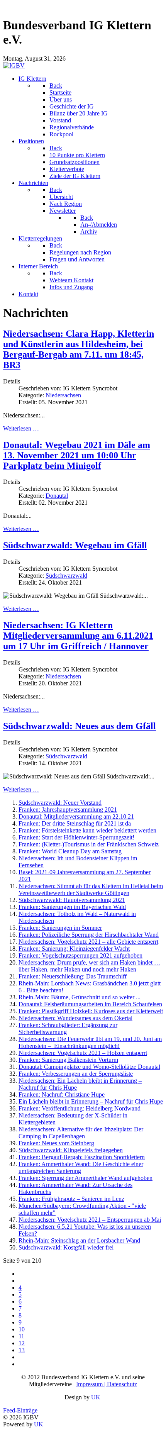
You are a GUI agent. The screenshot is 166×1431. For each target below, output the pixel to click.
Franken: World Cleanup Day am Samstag (70, 851)
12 (22, 1343)
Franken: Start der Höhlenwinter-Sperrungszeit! (76, 837)
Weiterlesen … (21, 428)
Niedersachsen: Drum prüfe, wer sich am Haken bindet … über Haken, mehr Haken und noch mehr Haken (89, 966)
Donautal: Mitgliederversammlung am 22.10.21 (76, 816)
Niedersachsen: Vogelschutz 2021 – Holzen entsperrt (83, 1053)
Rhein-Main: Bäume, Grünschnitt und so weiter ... (80, 997)
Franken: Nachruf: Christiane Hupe (62, 1094)
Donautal (57, 495)
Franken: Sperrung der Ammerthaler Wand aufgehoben (85, 1178)
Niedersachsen (63, 395)
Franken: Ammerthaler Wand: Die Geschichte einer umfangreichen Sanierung (81, 1167)
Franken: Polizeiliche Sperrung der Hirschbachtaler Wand (89, 934)
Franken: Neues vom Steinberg (56, 1143)
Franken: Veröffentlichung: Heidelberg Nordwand (80, 1108)
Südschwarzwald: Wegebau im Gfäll (75, 545)
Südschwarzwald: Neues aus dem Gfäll (79, 726)
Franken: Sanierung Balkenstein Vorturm (68, 1059)
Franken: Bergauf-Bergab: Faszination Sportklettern (82, 1157)
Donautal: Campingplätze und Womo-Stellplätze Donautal (89, 1066)
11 (21, 1336)
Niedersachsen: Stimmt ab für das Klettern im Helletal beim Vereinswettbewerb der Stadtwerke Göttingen (91, 889)
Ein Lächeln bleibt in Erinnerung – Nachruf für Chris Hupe (91, 1101)
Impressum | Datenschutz (106, 1384)
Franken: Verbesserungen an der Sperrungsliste (76, 1073)
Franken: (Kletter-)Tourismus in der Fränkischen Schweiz (89, 844)
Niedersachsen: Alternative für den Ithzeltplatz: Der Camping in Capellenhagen (81, 1132)
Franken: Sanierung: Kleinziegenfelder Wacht (74, 948)
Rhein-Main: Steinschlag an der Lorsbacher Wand (79, 1240)
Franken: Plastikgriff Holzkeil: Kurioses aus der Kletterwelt (91, 1011)
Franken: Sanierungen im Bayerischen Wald (72, 907)
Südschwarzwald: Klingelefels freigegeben (71, 1150)
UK (95, 1397)
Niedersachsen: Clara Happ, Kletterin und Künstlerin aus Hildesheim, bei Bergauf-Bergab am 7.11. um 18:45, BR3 (78, 349)
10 (22, 1329)
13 (22, 1350)
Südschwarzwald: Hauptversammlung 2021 (72, 900)
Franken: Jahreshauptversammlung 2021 (68, 809)
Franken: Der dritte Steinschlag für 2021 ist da (75, 823)
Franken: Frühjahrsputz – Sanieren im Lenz (71, 1198)
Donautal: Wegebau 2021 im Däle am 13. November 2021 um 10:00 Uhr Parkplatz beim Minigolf (76, 455)
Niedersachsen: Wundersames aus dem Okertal (75, 1018)
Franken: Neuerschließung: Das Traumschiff (73, 976)
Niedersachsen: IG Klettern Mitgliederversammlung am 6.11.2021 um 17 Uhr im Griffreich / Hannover (78, 635)
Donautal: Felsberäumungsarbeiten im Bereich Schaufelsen (90, 1004)
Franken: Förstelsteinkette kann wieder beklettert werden (87, 830)
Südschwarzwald (66, 575)
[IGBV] (14, 65)
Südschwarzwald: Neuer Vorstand (60, 802)
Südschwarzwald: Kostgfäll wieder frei (66, 1247)
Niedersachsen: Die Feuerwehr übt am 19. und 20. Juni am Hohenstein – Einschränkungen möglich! (90, 1042)
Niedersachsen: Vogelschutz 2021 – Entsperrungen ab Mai (90, 1219)
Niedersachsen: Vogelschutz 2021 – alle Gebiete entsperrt (88, 941)
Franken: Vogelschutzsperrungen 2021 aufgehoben (80, 955)
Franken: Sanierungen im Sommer (60, 927)
